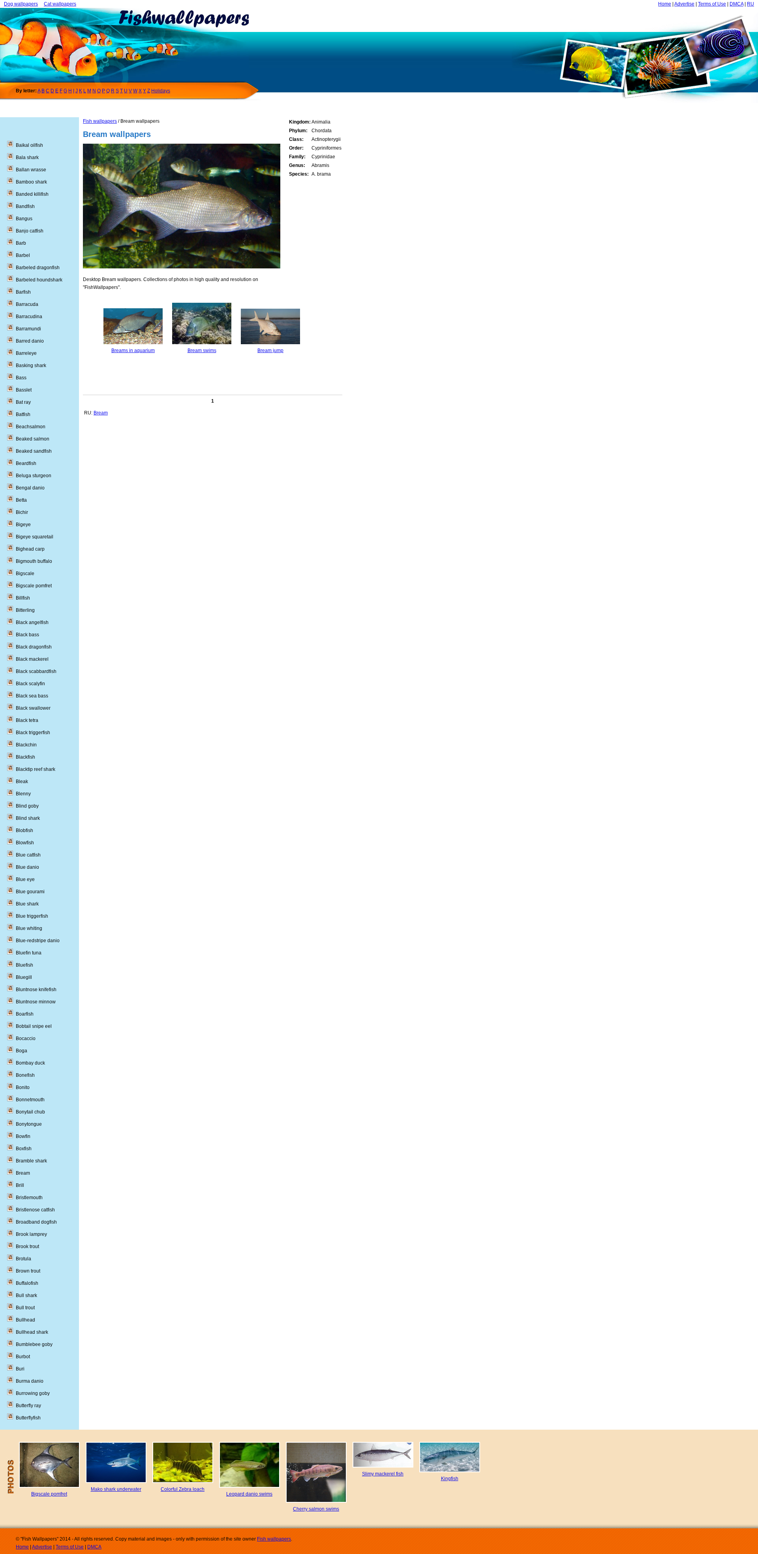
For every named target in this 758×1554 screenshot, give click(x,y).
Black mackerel (32, 659)
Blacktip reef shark (35, 769)
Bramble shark (31, 1161)
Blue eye (25, 879)
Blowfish (25, 842)
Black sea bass (32, 696)
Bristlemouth (29, 1197)
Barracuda (27, 304)
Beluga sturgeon (33, 475)
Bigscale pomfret (34, 586)
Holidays (160, 91)
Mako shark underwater (116, 1489)
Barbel (23, 255)
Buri (20, 1369)
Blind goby (27, 806)
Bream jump (270, 350)
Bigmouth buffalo (34, 561)
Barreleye (26, 353)
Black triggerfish (33, 732)
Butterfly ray (28, 1405)
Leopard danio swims (249, 1494)
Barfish (23, 292)
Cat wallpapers (60, 4)
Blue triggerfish (32, 916)
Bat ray (23, 402)
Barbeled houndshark (39, 280)
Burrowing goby (33, 1393)
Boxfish (24, 1148)
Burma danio (29, 1381)
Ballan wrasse (31, 169)
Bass (21, 378)
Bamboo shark (31, 182)
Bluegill (24, 977)
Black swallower (33, 708)
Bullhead (25, 1320)
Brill (20, 1185)
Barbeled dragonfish (38, 267)
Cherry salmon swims (316, 1509)
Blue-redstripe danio (38, 940)
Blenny (23, 794)
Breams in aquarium (133, 350)
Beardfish (26, 463)
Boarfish (25, 1014)
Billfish (23, 598)
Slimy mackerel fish (382, 1474)
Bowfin (23, 1136)
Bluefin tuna (28, 953)
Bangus (24, 218)
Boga (21, 1050)
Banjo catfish (29, 231)
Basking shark (31, 365)
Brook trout (27, 1246)
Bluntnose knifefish (36, 989)
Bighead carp (30, 549)
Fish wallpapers (100, 121)
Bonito (23, 1087)
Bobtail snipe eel (34, 1026)
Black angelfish (32, 622)
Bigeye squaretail (34, 537)
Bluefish (24, 965)
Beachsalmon (30, 426)
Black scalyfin (30, 683)
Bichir (22, 512)
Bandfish (25, 206)
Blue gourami (30, 891)
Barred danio (30, 341)
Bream (101, 413)
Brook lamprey (31, 1234)
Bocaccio (26, 1038)
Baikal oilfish (29, 145)
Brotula (23, 1259)
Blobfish (24, 830)
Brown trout (28, 1271)
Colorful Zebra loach (183, 1489)
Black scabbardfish (36, 671)
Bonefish (25, 1075)
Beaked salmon (32, 439)
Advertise (684, 4)
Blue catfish (28, 855)
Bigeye (23, 524)
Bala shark (27, 157)
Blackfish (25, 757)
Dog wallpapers (21, 4)
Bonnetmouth (30, 1099)
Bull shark (26, 1295)
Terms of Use (712, 4)
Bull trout (25, 1307)
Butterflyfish (28, 1418)
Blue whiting (29, 928)
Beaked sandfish (34, 451)
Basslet (24, 390)
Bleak (22, 781)
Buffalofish (27, 1283)
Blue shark (27, 904)
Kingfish (449, 1478)
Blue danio (27, 867)
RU (750, 4)
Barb (21, 243)
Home (664, 4)
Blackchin (26, 745)
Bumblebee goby (34, 1344)
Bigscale (25, 573)
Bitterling (25, 610)
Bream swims (202, 350)
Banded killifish (32, 194)
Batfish (23, 414)
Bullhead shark (32, 1332)
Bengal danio (30, 488)
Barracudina (29, 316)
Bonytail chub (30, 1112)
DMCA (736, 4)
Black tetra (27, 720)
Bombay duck (30, 1063)
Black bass (27, 634)
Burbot (23, 1356)
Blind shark (28, 818)
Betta (21, 500)
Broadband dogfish (36, 1222)
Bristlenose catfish (35, 1210)
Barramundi (28, 329)
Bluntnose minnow (36, 1002)
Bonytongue (29, 1124)
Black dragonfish (34, 647)
